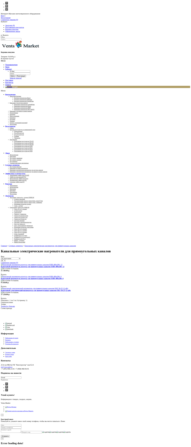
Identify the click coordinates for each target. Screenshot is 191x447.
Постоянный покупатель (14, 27)
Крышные (12, 114)
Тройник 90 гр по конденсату (22, 237)
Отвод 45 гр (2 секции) (20, 229)
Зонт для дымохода (19, 224)
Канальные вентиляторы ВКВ (22, 108)
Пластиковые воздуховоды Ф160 (23, 151)
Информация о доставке (12, 342)
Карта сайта (8, 356)
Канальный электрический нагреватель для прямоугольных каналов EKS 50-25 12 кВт (36, 290)
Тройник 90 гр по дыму (20, 235)
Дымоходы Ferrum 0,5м (20, 217)
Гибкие (12, 128)
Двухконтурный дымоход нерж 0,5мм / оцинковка (28, 202)
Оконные (12, 121)
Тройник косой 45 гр (20, 239)
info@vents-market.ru (6, 367)
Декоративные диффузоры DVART (19, 175)
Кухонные (12, 119)
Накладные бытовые (15, 96)
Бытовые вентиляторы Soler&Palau (24, 101)
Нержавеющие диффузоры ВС (18, 180)
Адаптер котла (18, 211)
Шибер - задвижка (19, 240)
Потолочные (13, 124)
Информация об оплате (11, 338)
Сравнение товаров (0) (9, 263)
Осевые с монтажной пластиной (18, 123)
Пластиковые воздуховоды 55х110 (23, 141)
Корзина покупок (11, 29)
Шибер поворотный (19, 242)
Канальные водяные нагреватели (19, 168)
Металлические (14, 155)
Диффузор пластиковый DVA (18, 177)
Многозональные (14, 116)
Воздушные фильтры (15, 167)
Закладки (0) (10, 25)
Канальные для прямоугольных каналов (21, 111)
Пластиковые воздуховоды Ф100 (23, 146)
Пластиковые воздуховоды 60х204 (23, 144)
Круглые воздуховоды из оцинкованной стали (22, 129)
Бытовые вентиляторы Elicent (22, 98)
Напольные (13, 156)
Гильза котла (17, 212)
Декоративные (14, 185)
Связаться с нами (10, 352)
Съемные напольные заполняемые (19, 163)
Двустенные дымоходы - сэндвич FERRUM (22, 197)
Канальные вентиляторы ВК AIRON (24, 109)
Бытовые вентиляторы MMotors (23, 99)
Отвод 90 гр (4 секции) (20, 232)
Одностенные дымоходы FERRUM (19, 207)
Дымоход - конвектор (20, 214)
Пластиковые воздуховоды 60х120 (23, 143)
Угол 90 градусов (19, 133)
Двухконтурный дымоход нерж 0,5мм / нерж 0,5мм (28, 201)
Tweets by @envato (8, 306)
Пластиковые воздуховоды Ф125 (23, 148)
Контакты (8, 340)
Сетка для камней (19, 234)
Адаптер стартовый (19, 199)
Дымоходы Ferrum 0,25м (21, 215)
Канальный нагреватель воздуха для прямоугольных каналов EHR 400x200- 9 (32, 278)
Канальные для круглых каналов (19, 103)
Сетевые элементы (16, 246)
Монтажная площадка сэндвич (22, 204)
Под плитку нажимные (16, 158)
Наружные (13, 190)
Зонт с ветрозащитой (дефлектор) (23, 225)
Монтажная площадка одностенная (23, 227)
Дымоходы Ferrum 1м (20, 219)
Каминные (12, 118)
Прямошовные (18, 131)
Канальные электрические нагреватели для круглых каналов (26, 170)
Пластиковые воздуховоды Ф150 (23, 149)
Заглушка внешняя (19, 220)
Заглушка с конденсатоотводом (22, 222)
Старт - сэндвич (18, 206)
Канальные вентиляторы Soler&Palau (24, 104)
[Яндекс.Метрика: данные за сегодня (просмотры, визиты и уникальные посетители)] (10, 407)
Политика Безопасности (11, 344)
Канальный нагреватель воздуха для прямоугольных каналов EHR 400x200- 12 (32, 267)
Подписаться (4, 380)
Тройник (16, 136)
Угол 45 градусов (19, 134)
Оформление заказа (12, 31)
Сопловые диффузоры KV (17, 182)
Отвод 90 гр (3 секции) (20, 230)
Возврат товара (9, 354)
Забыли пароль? (16, 78)
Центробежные (14, 113)
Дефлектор (17, 138)
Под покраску (13, 161)
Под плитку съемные (15, 160)
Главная (4, 246)
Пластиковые (13, 139)
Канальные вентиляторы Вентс (22, 106)
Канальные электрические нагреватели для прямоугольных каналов (28, 171)
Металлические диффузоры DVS (19, 178)
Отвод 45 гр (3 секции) (20, 209)
